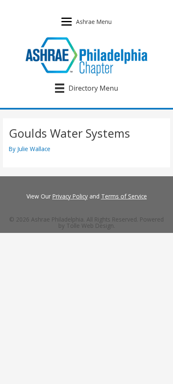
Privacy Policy (70, 196)
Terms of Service (124, 196)
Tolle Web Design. (90, 226)
